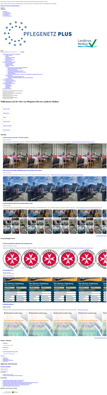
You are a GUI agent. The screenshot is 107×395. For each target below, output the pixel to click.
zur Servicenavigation (7, 15)
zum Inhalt (5, 11)
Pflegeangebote (8, 58)
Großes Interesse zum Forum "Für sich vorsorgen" (16, 137)
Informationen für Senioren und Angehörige (11, 54)
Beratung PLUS (8, 78)
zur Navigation (6, 14)
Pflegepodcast (8, 86)
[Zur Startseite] (37, 49)
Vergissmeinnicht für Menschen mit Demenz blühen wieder (18, 203)
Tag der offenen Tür (8, 270)
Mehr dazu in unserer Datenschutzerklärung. (10, 5)
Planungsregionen (8, 64)
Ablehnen (2, 7)
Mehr (83, 141)
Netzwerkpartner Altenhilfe (8, 79)
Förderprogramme (9, 75)
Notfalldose (7, 87)
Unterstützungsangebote (10, 57)
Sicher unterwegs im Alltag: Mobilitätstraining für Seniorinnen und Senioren (22, 170)
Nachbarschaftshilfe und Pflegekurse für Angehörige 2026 (17, 243)
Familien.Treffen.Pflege (12, 69)
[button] (9, 392)
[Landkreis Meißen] (87, 49)
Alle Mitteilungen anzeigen (101, 235)
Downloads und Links (7, 88)
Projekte (7, 66)
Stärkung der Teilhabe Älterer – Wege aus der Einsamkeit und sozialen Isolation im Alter (25, 74)
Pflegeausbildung (8, 82)
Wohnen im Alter (8, 55)
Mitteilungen (7, 84)
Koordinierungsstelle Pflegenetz (9, 61)
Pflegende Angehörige (9, 59)
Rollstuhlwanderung (8, 304)
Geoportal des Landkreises (10, 80)
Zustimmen (3, 9)
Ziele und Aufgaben (9, 63)
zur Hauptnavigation (7, 13)
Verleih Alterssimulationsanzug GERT (15, 70)
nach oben (2, 355)
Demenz (7, 56)
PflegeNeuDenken (11, 73)
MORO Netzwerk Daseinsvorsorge (15, 68)
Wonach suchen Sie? (4, 51)
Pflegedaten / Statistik (9, 65)
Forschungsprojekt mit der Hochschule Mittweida (17, 67)
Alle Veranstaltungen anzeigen (101, 337)
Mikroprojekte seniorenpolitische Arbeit (15, 76)
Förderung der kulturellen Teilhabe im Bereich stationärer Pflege (20, 77)
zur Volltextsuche (6, 12)
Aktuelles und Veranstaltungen (9, 83)
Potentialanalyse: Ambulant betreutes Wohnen (17, 71)
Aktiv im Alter (8, 60)
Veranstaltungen (8, 85)
